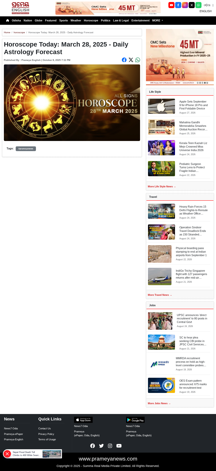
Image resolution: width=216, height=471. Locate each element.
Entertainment (140, 20)
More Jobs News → (159, 403)
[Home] (7, 20)
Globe (38, 20)
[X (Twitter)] (192, 5)
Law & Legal (121, 20)
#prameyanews (25, 149)
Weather (76, 20)
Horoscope (91, 20)
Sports (63, 20)
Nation (28, 20)
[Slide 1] (108, 9)
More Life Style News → (162, 186)
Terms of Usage (47, 439)
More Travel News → (160, 294)
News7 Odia (11, 428)
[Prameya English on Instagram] (110, 446)
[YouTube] (171, 5)
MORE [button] (156, 20)
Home (7, 32)
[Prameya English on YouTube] (119, 446)
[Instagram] (185, 5)
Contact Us (44, 428)
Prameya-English (13, 439)
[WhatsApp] (198, 5)
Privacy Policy (46, 434)
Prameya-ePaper (13, 434)
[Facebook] (178, 5)
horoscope (19, 32)
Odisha (16, 20)
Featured (51, 20)
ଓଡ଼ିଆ (207, 5)
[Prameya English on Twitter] (101, 446)
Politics (105, 20)
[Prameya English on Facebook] (93, 446)
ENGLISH (206, 11)
